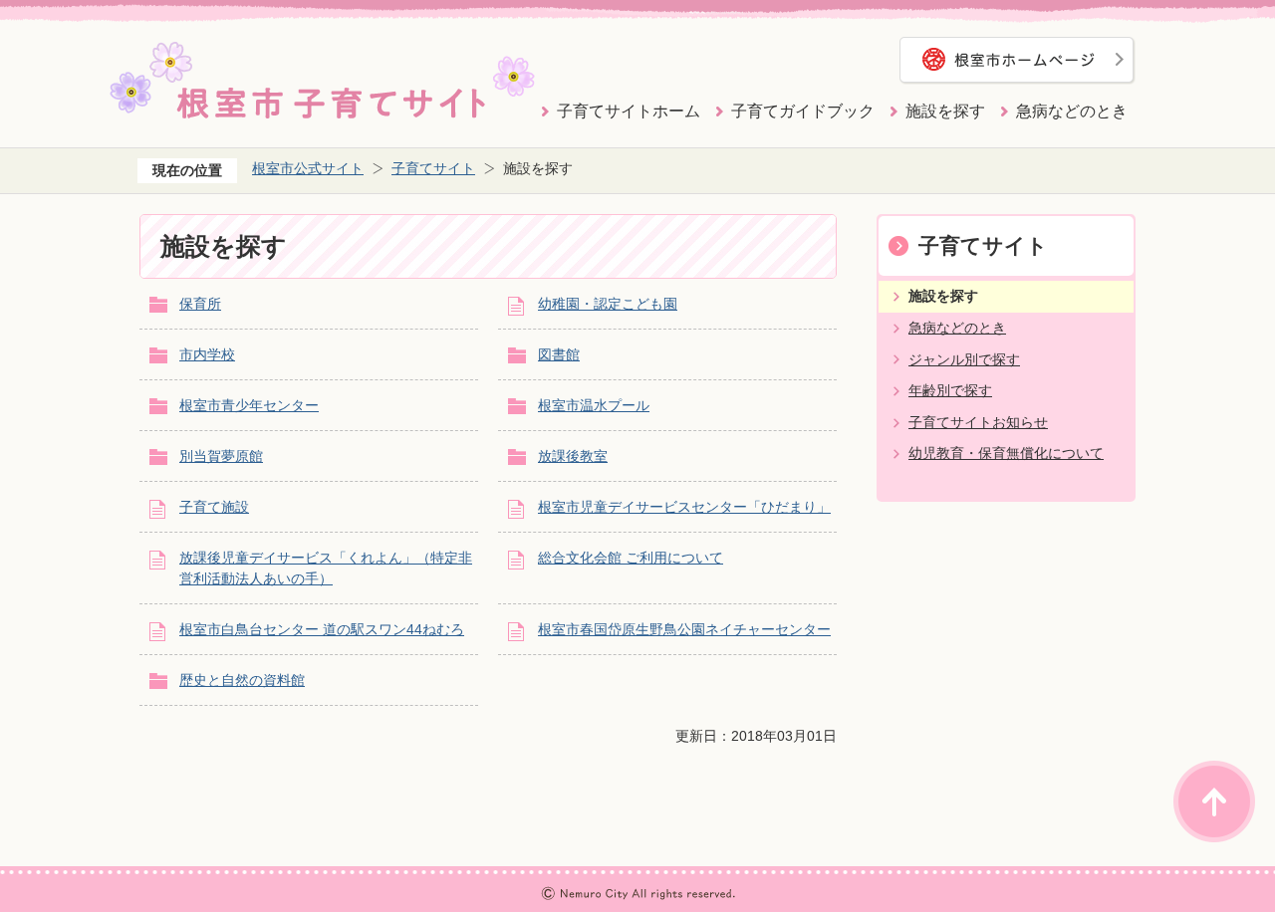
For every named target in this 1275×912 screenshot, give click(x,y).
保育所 (200, 304)
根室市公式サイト (308, 168)
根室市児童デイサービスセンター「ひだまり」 (684, 507)
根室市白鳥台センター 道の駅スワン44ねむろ (321, 629)
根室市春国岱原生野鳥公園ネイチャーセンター (684, 629)
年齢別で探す (950, 390)
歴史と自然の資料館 (242, 680)
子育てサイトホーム (628, 111)
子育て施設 (214, 507)
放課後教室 (573, 456)
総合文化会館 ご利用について (630, 558)
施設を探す (945, 111)
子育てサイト (433, 168)
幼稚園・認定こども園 (607, 304)
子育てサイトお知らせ (978, 422)
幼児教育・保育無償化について (1006, 453)
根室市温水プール (593, 405)
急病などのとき (1072, 111)
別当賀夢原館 (221, 456)
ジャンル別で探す (964, 359)
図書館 (559, 354)
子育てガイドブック (803, 111)
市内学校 (207, 354)
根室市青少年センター (249, 405)
